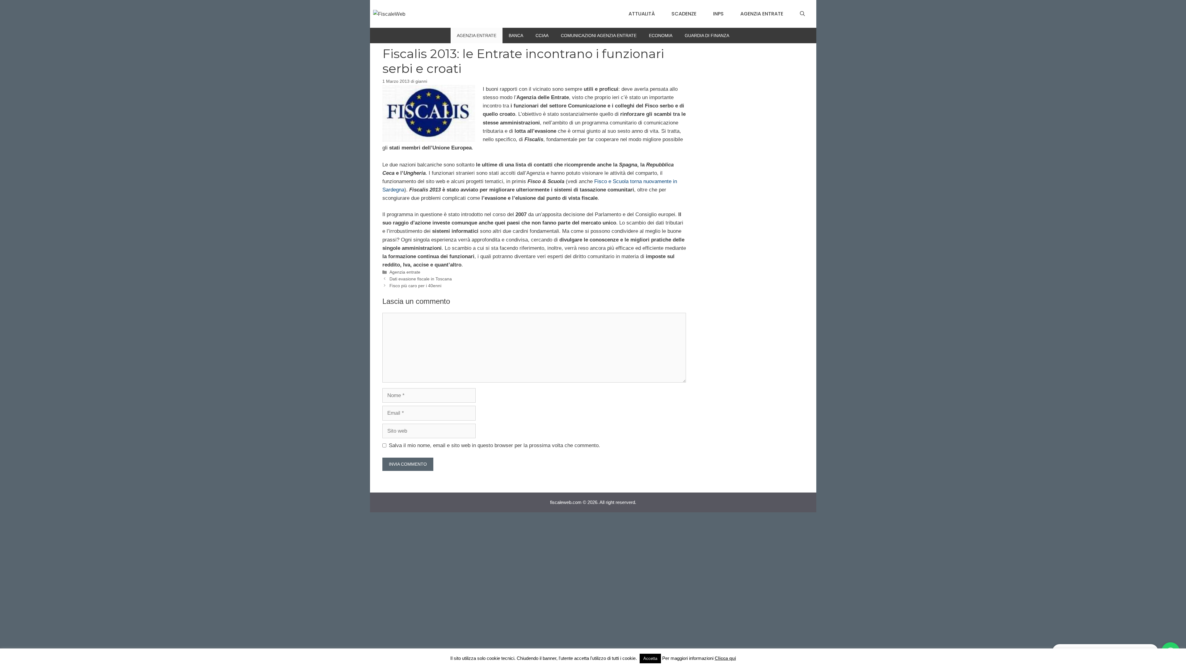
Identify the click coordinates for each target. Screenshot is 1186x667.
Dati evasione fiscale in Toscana (420, 278)
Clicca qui (725, 658)
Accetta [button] (650, 658)
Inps (718, 13)
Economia (660, 35)
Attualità (642, 13)
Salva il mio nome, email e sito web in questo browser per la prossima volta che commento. (494, 445)
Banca (516, 35)
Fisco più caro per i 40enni (415, 285)
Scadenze (683, 13)
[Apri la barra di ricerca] (802, 14)
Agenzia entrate (761, 13)
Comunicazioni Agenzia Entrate (599, 35)
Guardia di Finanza (707, 35)
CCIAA (542, 35)
